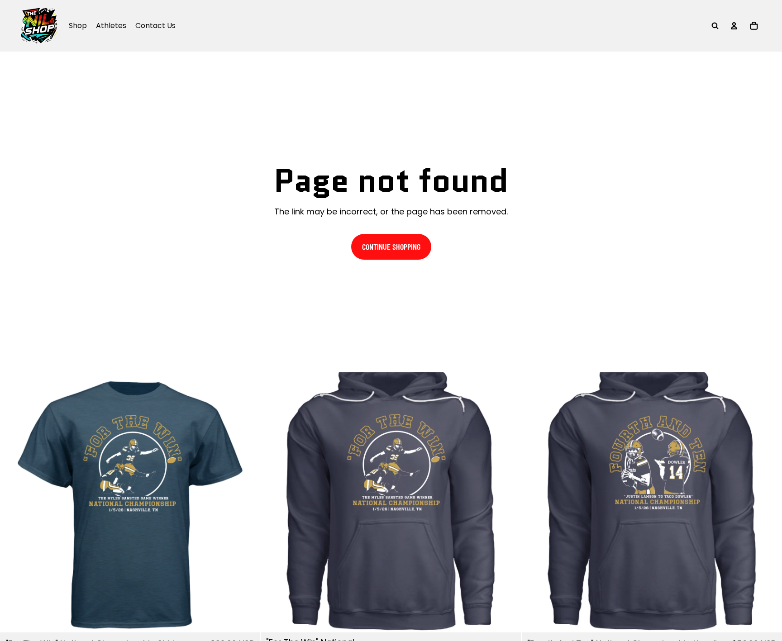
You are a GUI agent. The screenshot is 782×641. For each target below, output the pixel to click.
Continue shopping (391, 247)
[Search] (715, 26)
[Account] (734, 26)
